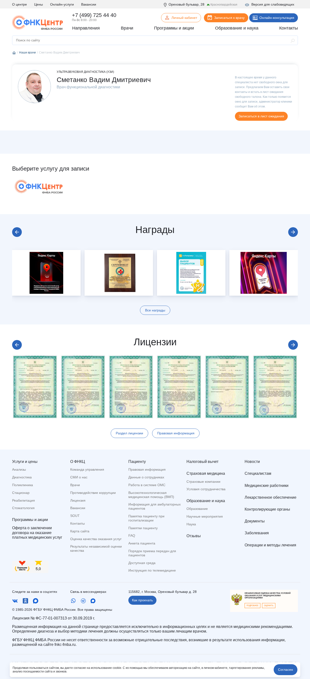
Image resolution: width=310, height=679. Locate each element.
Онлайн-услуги (62, 4)
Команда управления (87, 469)
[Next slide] (293, 232)
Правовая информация (175, 433)
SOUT (75, 516)
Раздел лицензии (129, 433)
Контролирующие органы (267, 509)
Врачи (75, 485)
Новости (252, 462)
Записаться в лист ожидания (261, 116)
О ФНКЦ (77, 462)
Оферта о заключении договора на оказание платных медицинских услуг (37, 532)
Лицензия (77, 500)
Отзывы (193, 536)
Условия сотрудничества (205, 489)
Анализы (19, 469)
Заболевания (257, 533)
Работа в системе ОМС (146, 485)
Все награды (155, 310)
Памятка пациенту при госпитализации (146, 518)
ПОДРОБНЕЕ (252, 605)
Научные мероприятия (204, 516)
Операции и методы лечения (270, 545)
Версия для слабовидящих (272, 4)
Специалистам (258, 473)
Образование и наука (205, 501)
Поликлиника (22, 485)
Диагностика (22, 477)
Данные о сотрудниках (146, 477)
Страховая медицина (205, 473)
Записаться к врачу (229, 18)
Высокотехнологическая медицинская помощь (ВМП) (151, 495)
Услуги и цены (25, 462)
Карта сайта (79, 531)
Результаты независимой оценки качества (96, 548)
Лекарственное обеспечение (270, 497)
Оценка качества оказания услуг (96, 539)
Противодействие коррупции (93, 493)
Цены (38, 4)
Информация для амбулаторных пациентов (154, 506)
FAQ (131, 535)
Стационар (21, 493)
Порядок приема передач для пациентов (152, 553)
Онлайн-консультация (276, 18)
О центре (19, 4)
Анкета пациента (141, 543)
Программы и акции (30, 520)
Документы (255, 521)
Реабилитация (23, 500)
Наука (191, 524)
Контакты (77, 523)
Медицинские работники (266, 485)
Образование (197, 509)
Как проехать (142, 600)
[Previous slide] (17, 232)
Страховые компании (203, 481)
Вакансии (88, 4)
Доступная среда (141, 563)
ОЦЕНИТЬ (268, 605)
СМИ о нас (78, 477)
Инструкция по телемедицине (152, 570)
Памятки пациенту (143, 528)
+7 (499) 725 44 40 (94, 15)
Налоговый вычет (202, 462)
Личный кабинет (184, 18)
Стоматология (23, 508)
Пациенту (137, 462)
